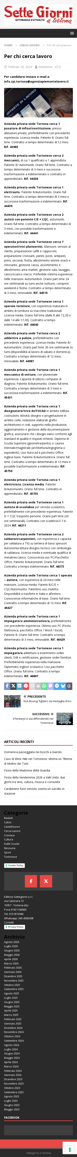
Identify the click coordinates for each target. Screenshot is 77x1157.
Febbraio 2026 (13, 967)
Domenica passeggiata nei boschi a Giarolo (33, 752)
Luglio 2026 (11, 946)
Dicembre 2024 (13, 1028)
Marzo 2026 (11, 963)
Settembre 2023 (14, 1092)
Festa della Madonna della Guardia (27, 770)
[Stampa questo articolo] (38, 686)
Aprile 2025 (11, 1010)
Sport (7, 852)
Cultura (8, 839)
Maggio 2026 (12, 955)
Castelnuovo (12, 826)
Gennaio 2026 (12, 972)
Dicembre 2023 (13, 1079)
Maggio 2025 (12, 1006)
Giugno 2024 (12, 1053)
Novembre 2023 (14, 1083)
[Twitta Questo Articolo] (13, 686)
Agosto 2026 (11, 942)
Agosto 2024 (11, 1045)
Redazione (45, 67)
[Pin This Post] (26, 686)
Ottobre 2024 (12, 1036)
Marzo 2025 (11, 1015)
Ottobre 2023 (12, 1088)
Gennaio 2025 (12, 1023)
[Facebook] (31, 881)
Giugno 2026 (12, 950)
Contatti (9, 922)
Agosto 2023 (11, 1096)
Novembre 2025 (14, 980)
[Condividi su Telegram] (57, 686)
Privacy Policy (15, 926)
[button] (71, 33)
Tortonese (10, 857)
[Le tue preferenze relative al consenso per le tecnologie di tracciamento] (70, 1150)
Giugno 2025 (12, 1002)
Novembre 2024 (14, 1032)
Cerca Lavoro (12, 831)
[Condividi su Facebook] (7, 686)
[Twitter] (46, 881)
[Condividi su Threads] (69, 686)
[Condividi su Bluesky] (63, 686)
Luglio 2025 (11, 998)
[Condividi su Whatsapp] (44, 686)
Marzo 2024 (11, 1066)
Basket (8, 818)
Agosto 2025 (11, 993)
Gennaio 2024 (12, 1075)
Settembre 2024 (14, 1040)
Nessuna (9, 848)
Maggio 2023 (12, 1109)
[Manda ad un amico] (32, 686)
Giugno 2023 (12, 1105)
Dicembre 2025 (13, 976)
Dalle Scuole (12, 844)
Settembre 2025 (14, 989)
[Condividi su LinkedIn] (19, 686)
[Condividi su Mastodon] (50, 686)
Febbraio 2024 (13, 1071)
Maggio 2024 (12, 1058)
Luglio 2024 (11, 1049)
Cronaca (9, 835)
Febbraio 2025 (13, 1019)
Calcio (7, 822)
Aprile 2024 (11, 1062)
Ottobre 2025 (12, 985)
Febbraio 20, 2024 (20, 67)
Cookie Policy (15, 865)
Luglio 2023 (11, 1101)
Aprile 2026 (11, 959)
